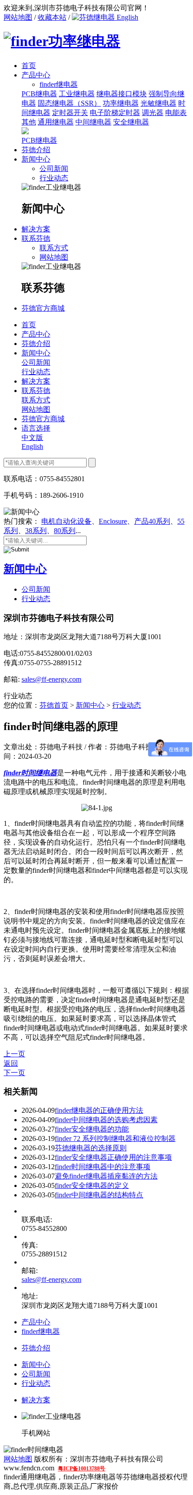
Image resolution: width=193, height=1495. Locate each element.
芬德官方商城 (43, 308)
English (126, 17)
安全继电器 (131, 122)
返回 (11, 1063)
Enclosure (113, 521)
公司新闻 (53, 168)
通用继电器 (56, 122)
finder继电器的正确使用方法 (99, 1110)
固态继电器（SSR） (69, 103)
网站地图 (18, 17)
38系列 (36, 530)
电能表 (176, 112)
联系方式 (53, 248)
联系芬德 (36, 238)
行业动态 (53, 178)
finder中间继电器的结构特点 (99, 1195)
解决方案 (36, 229)
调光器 (152, 112)
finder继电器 (41, 1331)
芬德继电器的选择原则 (91, 1148)
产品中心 (36, 75)
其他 (29, 122)
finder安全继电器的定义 (92, 1185)
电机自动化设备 (66, 521)
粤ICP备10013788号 (81, 1468)
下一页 (14, 1072)
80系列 (64, 530)
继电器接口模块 (121, 94)
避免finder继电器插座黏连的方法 (106, 1176)
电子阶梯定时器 (115, 112)
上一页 (14, 1054)
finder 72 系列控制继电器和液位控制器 (115, 1138)
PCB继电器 (39, 94)
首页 (29, 65)
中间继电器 (93, 122)
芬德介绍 (36, 150)
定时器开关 (70, 112)
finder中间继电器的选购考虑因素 (106, 1119)
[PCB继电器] (25, 132)
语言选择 (36, 428)
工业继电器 (77, 94)
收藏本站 (52, 17)
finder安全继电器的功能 (92, 1129)
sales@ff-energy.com (51, 679)
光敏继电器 (158, 103)
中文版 (32, 437)
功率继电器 (121, 103)
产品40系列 (152, 521)
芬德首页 (53, 705)
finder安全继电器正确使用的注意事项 (113, 1157)
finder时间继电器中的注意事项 (102, 1166)
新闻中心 (36, 159)
